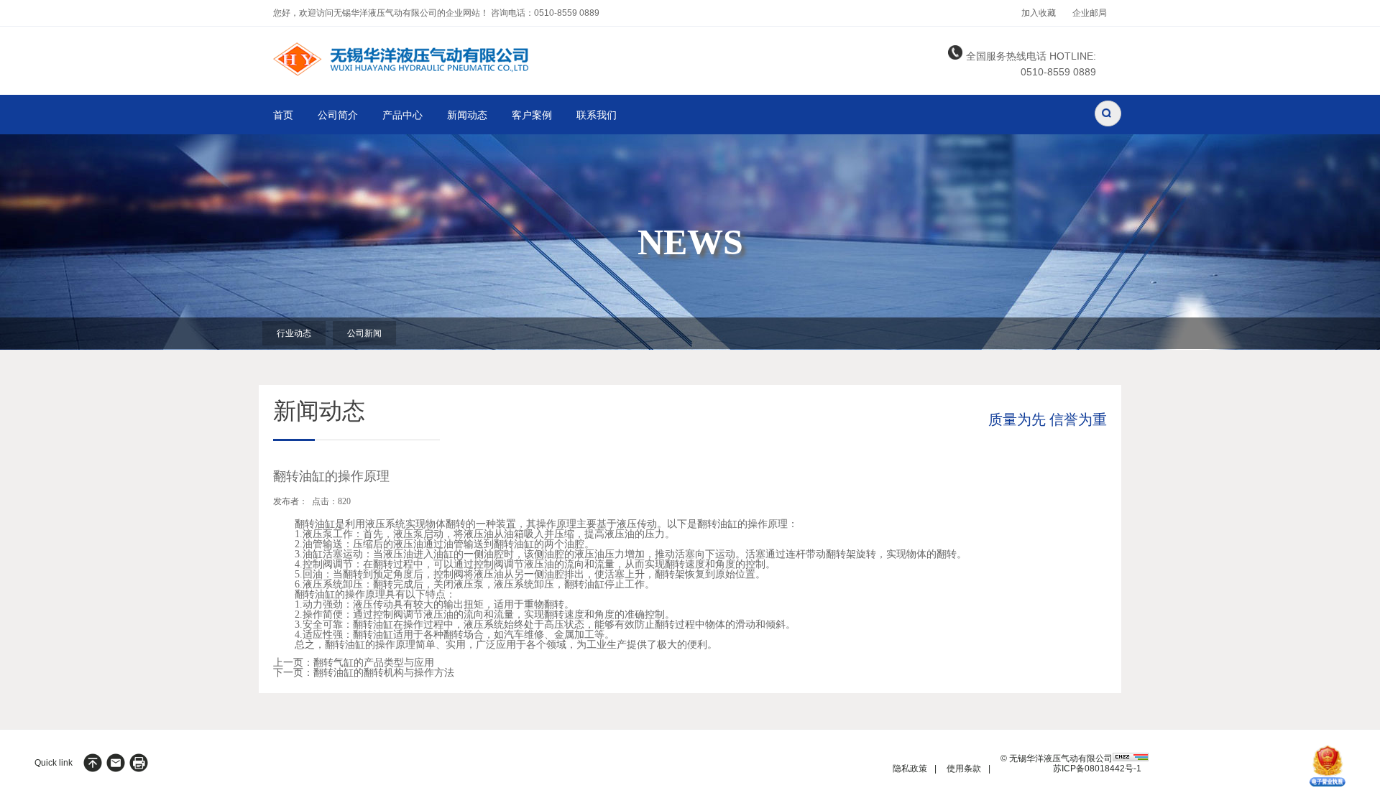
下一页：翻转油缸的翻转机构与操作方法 (363, 672)
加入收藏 (1038, 13)
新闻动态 (467, 115)
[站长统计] (1131, 758)
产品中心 (402, 115)
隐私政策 (910, 768)
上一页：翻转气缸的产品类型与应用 (353, 662)
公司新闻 (364, 333)
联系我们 (596, 115)
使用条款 (964, 768)
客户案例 (532, 115)
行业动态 (294, 333)
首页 (283, 115)
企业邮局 (1089, 13)
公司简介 (338, 115)
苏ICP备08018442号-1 (1097, 768)
